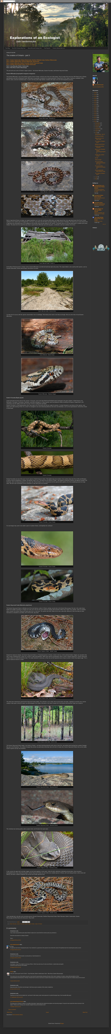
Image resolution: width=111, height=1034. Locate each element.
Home (47, 1012)
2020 (95, 104)
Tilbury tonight (98, 159)
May (96, 178)
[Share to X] (26, 922)
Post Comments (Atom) (18, 1014)
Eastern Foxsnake (20, 923)
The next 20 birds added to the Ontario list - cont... (100, 163)
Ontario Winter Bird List (59, 48)
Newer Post (9, 1012)
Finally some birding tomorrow (99, 147)
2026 (95, 92)
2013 (95, 117)
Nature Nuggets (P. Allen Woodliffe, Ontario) (98, 210)
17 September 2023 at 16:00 (16, 997)
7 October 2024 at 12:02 (15, 1006)
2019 (95, 106)
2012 (95, 119)
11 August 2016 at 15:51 (15, 940)
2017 (95, 110)
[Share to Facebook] (27, 922)
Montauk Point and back (99, 205)
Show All (104, 224)
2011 (95, 121)
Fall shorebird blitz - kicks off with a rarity (100, 171)
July (96, 132)
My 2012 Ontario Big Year (18, 48)
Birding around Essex (100, 144)
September (97, 128)
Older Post (85, 1012)
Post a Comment (12, 1009)
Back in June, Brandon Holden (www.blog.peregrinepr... (100, 151)
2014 (95, 115)
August (97, 130)
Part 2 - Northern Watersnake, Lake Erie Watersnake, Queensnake (23, 61)
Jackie (11, 971)
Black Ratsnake (13, 923)
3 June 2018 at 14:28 (15, 981)
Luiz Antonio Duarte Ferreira (16, 1001)
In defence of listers (99, 136)
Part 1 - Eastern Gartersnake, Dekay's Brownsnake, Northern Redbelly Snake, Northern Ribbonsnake (32, 60)
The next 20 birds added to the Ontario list (100, 167)
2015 (95, 113)
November (97, 125)
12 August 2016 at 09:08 (15, 957)
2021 (95, 102)
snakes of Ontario (38, 923)
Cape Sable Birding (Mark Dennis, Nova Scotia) (98, 219)
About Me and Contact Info (35, 48)
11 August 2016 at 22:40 (15, 949)
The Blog (7, 48)
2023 (95, 98)
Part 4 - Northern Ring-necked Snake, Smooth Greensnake (21, 64)
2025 (95, 94)
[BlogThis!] (24, 922)
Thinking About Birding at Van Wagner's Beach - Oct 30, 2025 (99, 190)
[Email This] (23, 922)
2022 (95, 100)
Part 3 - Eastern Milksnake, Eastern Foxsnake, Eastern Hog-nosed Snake (25, 63)
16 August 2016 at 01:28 (15, 967)
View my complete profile (98, 86)
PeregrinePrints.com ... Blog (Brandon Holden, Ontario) (99, 187)
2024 (95, 96)
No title (96, 157)
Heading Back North (98, 221)
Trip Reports (47, 48)
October (97, 126)
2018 (95, 108)
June (96, 176)
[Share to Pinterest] (29, 922)
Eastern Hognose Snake (29, 923)
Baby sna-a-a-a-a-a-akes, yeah (99, 139)
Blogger (62, 1023)
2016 (95, 111)
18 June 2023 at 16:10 (15, 989)
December (97, 123)
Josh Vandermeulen (14, 944)
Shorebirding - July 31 (100, 134)
